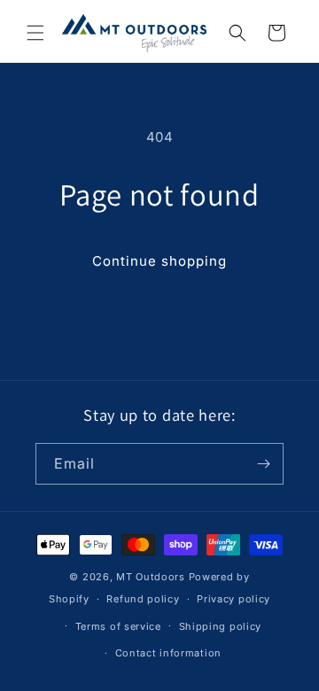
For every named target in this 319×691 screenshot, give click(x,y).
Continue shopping (159, 260)
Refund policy (142, 599)
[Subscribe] (263, 464)
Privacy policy (233, 599)
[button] (35, 32)
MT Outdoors (150, 577)
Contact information (168, 653)
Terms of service (118, 626)
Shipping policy (220, 626)
